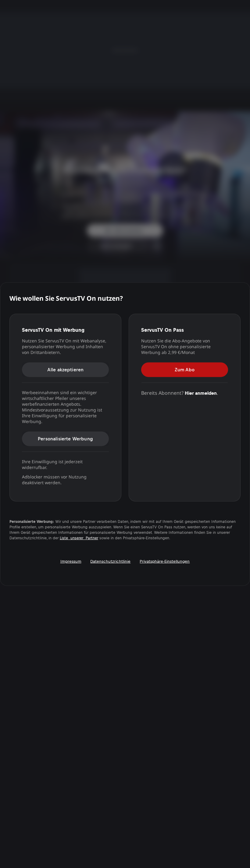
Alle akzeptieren (65, 369)
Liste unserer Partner (79, 538)
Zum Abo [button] (185, 369)
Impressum (70, 561)
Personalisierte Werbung (65, 438)
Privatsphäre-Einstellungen (165, 561)
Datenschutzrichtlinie (110, 561)
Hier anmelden (201, 392)
